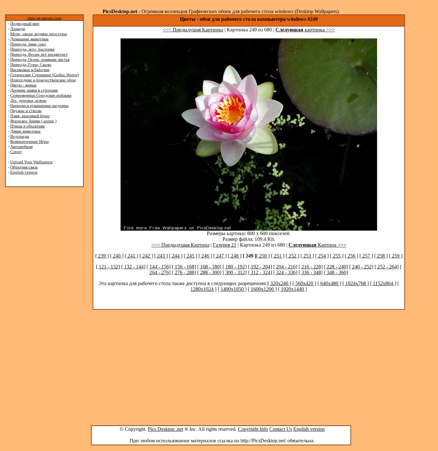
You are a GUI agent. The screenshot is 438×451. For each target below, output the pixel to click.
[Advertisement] (29, 289)
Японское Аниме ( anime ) (33, 121)
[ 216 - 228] (311, 266)
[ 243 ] (161, 255)
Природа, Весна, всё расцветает (39, 54)
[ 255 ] (336, 255)
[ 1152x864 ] (383, 283)
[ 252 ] (292, 255)
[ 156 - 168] (184, 266)
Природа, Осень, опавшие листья (40, 59)
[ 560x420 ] (304, 283)
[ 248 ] (234, 255)
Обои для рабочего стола (44, 18)
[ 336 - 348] (311, 272)
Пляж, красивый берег (30, 115)
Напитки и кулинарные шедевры (39, 105)
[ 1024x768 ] (355, 283)
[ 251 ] (277, 255)
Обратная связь (24, 167)
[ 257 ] (366, 255)
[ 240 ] (116, 255)
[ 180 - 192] (235, 266)
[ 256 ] (351, 255)
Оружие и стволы (26, 110)
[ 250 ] (263, 255)
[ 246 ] (205, 255)
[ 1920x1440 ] (292, 289)
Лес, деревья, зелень (28, 100)
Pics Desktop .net (165, 429)
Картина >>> (317, 245)
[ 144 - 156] (159, 266)
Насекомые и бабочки (29, 69)
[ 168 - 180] (209, 266)
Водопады (19, 136)
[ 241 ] (131, 255)
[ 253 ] (307, 255)
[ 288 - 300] (209, 272)
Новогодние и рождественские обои (43, 80)
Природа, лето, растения (32, 49)
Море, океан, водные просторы (38, 33)
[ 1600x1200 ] (262, 289)
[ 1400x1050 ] (232, 289)
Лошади (17, 28)
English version (24, 172)
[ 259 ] (395, 255)
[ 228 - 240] (336, 266)
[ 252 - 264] (387, 266)
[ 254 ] (322, 255)
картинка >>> (305, 29)
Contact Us (280, 429)
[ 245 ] (190, 255)
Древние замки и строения (34, 90)
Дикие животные (25, 131)
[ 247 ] (220, 255)
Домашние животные (29, 39)
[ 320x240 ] (279, 283)
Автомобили (21, 146)
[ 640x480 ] (329, 283)
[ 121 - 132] (108, 266)
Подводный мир (24, 23)
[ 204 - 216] (285, 266)
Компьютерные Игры (29, 141)
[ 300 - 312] (235, 272)
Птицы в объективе (27, 126)
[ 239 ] (102, 255)
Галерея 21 (224, 245)
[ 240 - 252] (361, 266)
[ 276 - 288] (184, 272)
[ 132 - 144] (133, 266)
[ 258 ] (381, 255)
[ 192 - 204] (260, 266)
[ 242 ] (146, 255)
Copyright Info (253, 429)
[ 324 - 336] (285, 272)
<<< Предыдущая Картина (180, 245)
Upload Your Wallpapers (31, 162)
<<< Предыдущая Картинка (193, 29)
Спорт (16, 151)
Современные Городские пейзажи (41, 95)
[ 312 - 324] (260, 272)
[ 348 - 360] (336, 272)
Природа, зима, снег (28, 44)
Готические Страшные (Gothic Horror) (44, 74)
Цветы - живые (23, 85)
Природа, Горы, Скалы (30, 64)
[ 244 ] (175, 255)
